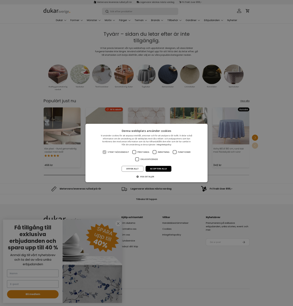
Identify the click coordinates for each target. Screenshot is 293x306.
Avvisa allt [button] (132, 168)
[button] (146, 176)
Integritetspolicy (164, 144)
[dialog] (146, 153)
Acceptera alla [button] (158, 168)
